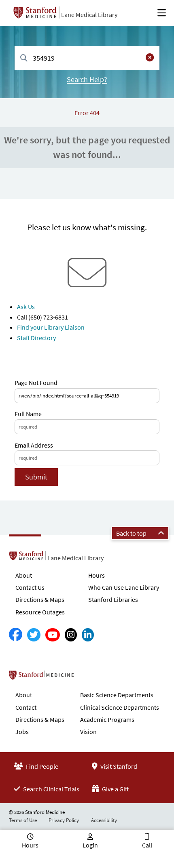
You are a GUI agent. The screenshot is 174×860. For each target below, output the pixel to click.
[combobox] (87, 58)
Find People (41, 766)
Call (147, 845)
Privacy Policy (64, 820)
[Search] (24, 58)
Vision (88, 732)
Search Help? (87, 79)
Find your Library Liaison (51, 327)
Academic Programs (107, 719)
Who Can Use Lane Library (123, 587)
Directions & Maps (39, 599)
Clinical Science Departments (119, 707)
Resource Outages (40, 612)
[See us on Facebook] (15, 635)
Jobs (22, 732)
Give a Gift (115, 789)
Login (90, 845)
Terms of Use (23, 820)
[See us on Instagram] (71, 634)
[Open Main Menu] (161, 13)
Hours (96, 575)
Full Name (28, 414)
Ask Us (26, 307)
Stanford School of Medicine (88, 677)
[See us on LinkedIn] (88, 634)
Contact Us (30, 587)
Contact (25, 707)
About (23, 575)
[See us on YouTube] (52, 634)
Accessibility (104, 820)
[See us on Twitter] (33, 634)
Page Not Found (36, 382)
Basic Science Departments (116, 695)
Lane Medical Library (89, 15)
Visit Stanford (118, 766)
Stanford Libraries (113, 599)
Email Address (34, 445)
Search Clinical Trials (50, 789)
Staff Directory (36, 338)
